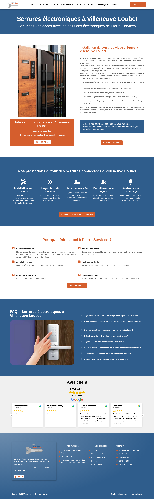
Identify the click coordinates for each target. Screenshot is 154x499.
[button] (112, 315)
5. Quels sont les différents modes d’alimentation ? (104, 342)
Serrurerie (44, 5)
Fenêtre (87, 5)
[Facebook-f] (15, 476)
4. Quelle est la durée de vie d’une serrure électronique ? (106, 336)
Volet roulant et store (69, 5)
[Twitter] (19, 476)
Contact (114, 5)
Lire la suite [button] (84, 424)
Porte (53, 5)
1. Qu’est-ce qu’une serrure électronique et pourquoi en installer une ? (111, 316)
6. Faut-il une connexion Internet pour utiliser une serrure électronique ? (112, 348)
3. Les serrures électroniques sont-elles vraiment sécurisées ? (108, 330)
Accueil (34, 5)
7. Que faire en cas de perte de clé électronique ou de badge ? (108, 353)
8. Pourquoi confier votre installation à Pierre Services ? (106, 359)
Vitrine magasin (101, 5)
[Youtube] (22, 476)
